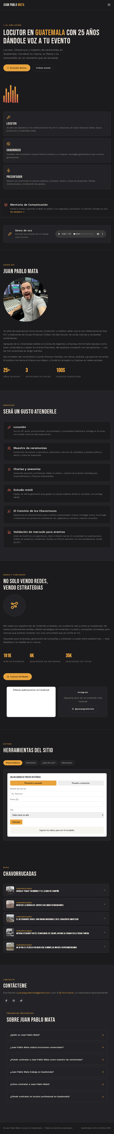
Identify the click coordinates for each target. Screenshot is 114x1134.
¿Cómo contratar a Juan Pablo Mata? (30, 1084)
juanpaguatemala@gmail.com (34, 992)
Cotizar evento (43, 68)
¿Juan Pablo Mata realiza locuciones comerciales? (37, 1047)
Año (11, 810)
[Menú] (109, 5)
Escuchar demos (18, 68)
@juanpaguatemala (84, 709)
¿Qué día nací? (48, 763)
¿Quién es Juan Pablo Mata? (25, 1035)
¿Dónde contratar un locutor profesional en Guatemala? (40, 1096)
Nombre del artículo (18, 789)
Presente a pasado (33, 783)
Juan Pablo (13, 5)
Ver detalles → (17, 212)
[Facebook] (6, 1001)
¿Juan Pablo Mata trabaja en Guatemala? (32, 1072)
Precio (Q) (14, 799)
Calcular (16, 822)
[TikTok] (21, 1001)
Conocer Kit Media (19, 677)
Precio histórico (13, 763)
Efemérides (31, 763)
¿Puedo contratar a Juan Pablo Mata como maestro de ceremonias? (46, 1059)
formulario (67, 992)
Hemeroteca (67, 763)
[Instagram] (14, 1001)
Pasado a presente (81, 783)
